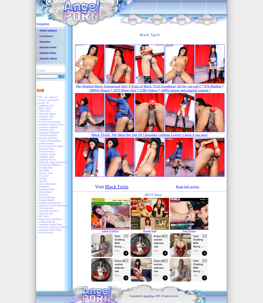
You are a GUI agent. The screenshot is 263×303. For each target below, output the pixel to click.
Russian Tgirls (46, 149)
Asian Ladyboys (48, 30)
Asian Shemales (48, 184)
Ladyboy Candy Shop (50, 224)
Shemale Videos (48, 58)
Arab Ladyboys (47, 197)
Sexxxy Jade (46, 173)
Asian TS (44, 103)
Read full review (187, 187)
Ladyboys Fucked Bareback (54, 205)
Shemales (44, 42)
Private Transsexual (50, 122)
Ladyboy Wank (47, 221)
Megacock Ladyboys (50, 219)
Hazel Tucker (46, 232)
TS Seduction (46, 208)
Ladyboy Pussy (47, 159)
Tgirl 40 (43, 181)
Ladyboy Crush (47, 154)
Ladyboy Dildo (46, 189)
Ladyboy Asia (46, 105)
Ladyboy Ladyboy (48, 127)
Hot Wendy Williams (49, 165)
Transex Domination (50, 140)
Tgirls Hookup (189, 231)
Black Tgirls (45, 108)
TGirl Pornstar (46, 151)
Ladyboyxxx (45, 119)
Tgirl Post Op (46, 213)
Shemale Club (46, 130)
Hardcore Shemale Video (52, 227)
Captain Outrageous (50, 203)
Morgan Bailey (46, 200)
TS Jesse (44, 176)
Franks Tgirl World (49, 100)
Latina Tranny (46, 143)
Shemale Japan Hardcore (53, 162)
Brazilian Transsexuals (51, 124)
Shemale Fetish (47, 47)
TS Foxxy (44, 194)
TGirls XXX (44, 111)
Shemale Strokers (49, 211)
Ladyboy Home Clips (50, 230)
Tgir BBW (44, 170)
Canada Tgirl (46, 167)
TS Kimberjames (48, 135)
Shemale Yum (46, 116)
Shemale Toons (47, 53)
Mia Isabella (45, 192)
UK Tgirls (44, 216)
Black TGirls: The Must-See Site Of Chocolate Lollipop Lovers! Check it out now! (149, 135)
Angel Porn (149, 296)
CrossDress (46, 36)
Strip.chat (118, 250)
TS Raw (43, 178)
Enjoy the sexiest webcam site (120, 266)
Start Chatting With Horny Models (120, 241)
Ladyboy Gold (46, 157)
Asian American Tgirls (51, 146)
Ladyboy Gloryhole (49, 132)
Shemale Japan (47, 113)
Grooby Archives (48, 138)
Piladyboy (44, 186)
